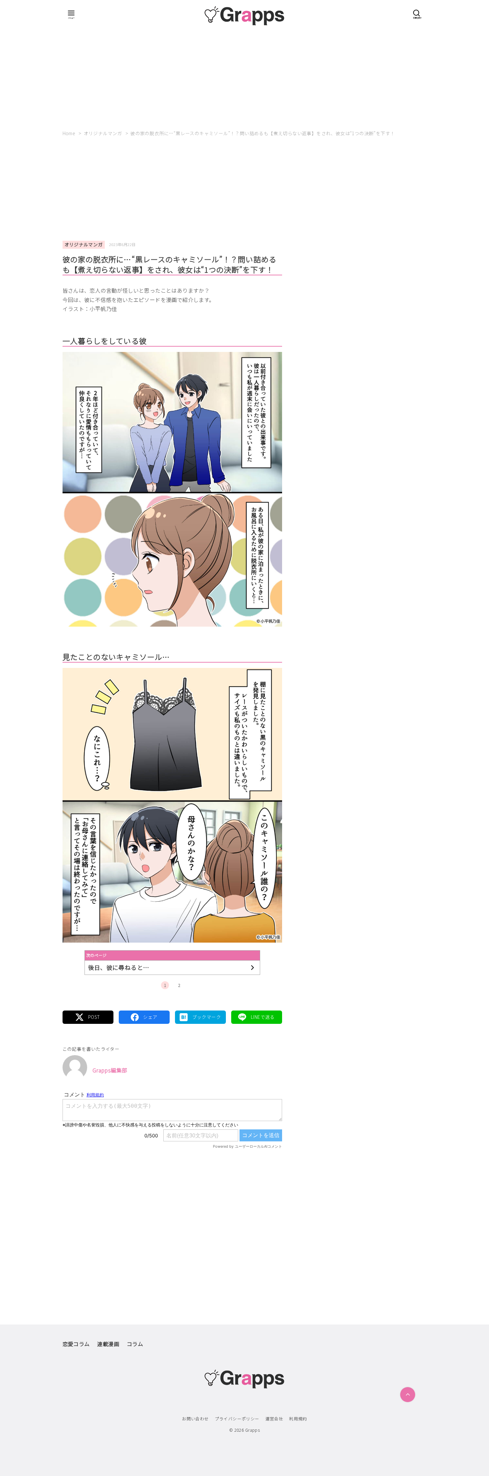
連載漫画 (108, 1344)
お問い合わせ (195, 1418)
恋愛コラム (76, 1344)
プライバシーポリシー (237, 1418)
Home (70, 133)
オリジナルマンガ (103, 133)
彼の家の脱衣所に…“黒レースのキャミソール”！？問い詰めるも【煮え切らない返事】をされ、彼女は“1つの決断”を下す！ (262, 133)
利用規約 (298, 1418)
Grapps (252, 1430)
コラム (135, 1344)
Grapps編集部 (109, 1070)
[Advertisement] (244, 75)
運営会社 (274, 1418)
